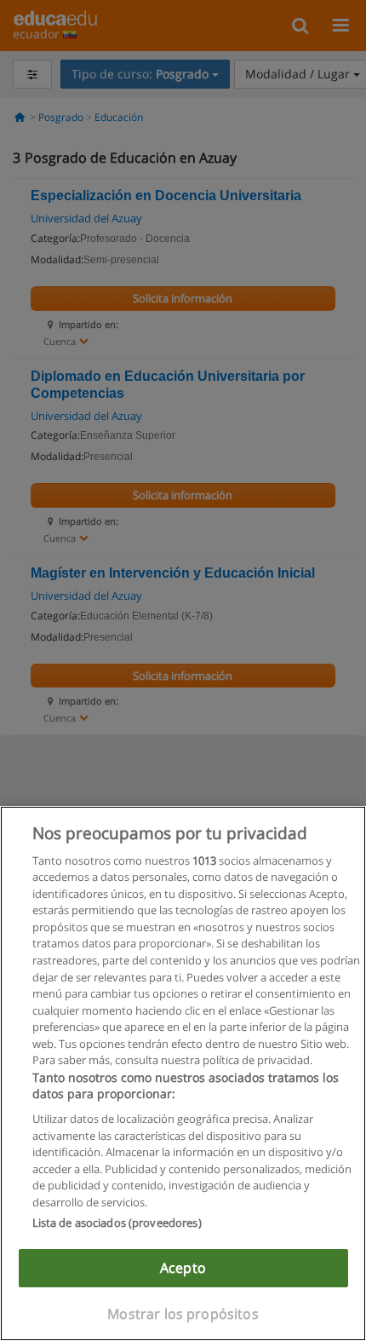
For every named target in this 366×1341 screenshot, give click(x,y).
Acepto (183, 1267)
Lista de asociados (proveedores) (117, 1222)
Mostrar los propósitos (183, 1313)
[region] (183, 1073)
